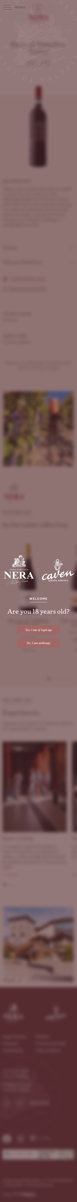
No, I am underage (38, 643)
